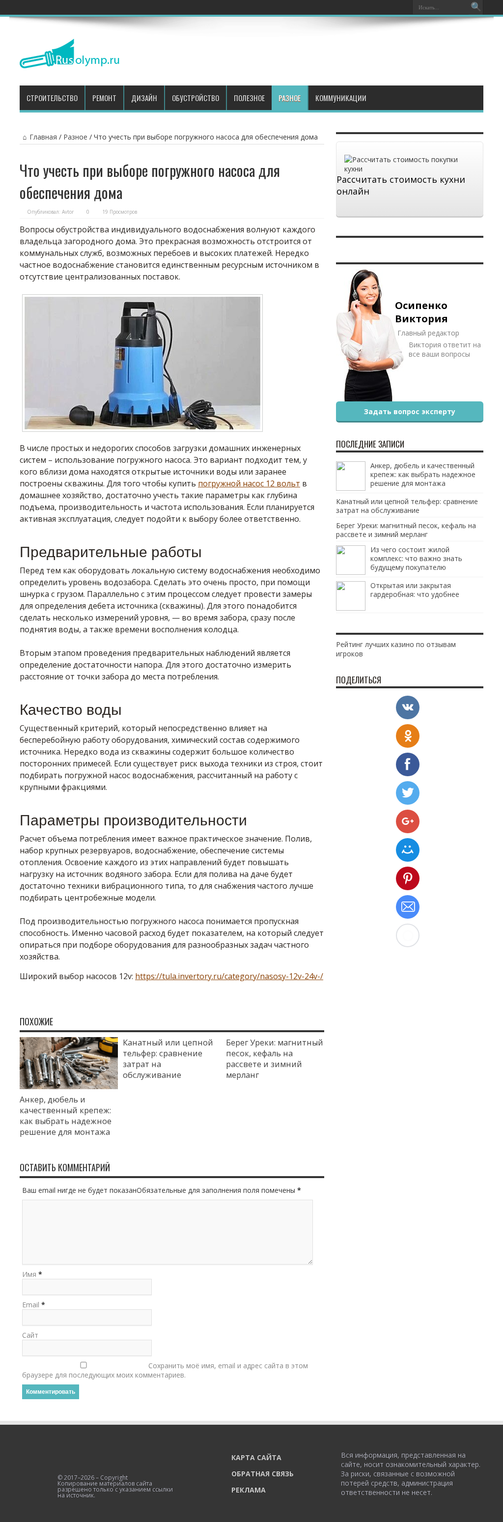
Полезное (249, 97)
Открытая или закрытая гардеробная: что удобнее (414, 590)
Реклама (248, 1489)
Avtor (68, 211)
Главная (43, 136)
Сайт (30, 1335)
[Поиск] (476, 7)
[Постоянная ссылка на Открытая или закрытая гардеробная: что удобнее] (350, 608)
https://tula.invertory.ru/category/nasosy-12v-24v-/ (229, 976)
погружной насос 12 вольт (249, 483)
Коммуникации (340, 97)
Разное (290, 97)
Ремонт (104, 97)
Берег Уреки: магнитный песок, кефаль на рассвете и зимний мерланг (274, 1058)
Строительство (52, 97)
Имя (29, 1274)
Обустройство (195, 97)
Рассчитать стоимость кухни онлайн (400, 185)
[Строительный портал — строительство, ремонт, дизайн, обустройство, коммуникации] (69, 61)
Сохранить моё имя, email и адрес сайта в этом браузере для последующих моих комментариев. (165, 1370)
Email (30, 1304)
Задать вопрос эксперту (409, 411)
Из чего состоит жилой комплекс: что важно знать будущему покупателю (416, 558)
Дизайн (144, 97)
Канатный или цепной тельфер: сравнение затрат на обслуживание (407, 506)
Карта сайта (256, 1457)
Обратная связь (262, 1473)
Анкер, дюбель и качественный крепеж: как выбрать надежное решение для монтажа (66, 1115)
